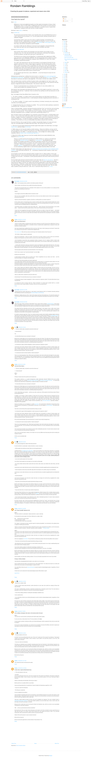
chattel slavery (14, 126)
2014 (64, 82)
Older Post (57, 743)
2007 (64, 94)
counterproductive (50, 303)
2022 (64, 48)
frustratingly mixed (54, 315)
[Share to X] (33, 172)
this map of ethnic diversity (33, 380)
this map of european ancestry (46, 380)
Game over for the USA (68, 57)
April (65, 68)
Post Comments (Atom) (20, 745)
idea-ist (37, 493)
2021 (64, 49)
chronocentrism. (49, 405)
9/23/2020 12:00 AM (22, 219)
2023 (64, 46)
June (65, 65)
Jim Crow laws (28, 126)
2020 (64, 51)
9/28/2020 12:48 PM (22, 508)
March (65, 70)
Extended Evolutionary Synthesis (21, 700)
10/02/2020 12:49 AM (22, 668)
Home (35, 743)
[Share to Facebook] (35, 172)
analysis (20, 30)
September (66, 54)
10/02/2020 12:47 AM (22, 660)
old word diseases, (46, 400)
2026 (64, 41)
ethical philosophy (30, 567)
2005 (64, 97)
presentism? (25, 538)
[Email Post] (28, 172)
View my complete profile (67, 107)
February (66, 72)
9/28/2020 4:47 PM (22, 581)
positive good (21, 136)
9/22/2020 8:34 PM (23, 181)
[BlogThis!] (32, 172)
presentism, (37, 404)
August (65, 62)
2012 (64, 85)
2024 (64, 44)
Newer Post (14, 743)
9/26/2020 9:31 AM (22, 441)
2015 (64, 80)
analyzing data (39, 42)
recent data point (20, 49)
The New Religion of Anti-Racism (37, 292)
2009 (64, 90)
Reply (16, 215)
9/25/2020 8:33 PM (21, 364)
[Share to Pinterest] (36, 172)
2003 (64, 100)
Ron (15, 327)
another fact (16, 32)
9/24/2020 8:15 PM (23, 289)
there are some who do (48, 159)
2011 (64, 87)
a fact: (15, 22)
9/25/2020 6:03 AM (22, 327)
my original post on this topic (27, 450)
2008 (64, 92)
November (66, 52)
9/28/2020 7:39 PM (21, 611)
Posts (65, 18)
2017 (64, 77)
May (65, 67)
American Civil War (24, 140)
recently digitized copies (49, 42)
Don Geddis (17, 181)
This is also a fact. (18, 231)
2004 (64, 99)
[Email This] (31, 172)
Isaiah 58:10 (17, 573)
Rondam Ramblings (22, 5)
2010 (64, 89)
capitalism (20, 145)
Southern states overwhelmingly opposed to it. (29, 133)
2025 (64, 43)
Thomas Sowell (46, 528)
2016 (64, 79)
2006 (64, 95)
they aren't (49, 77)
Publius (16, 219)
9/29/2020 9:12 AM (22, 633)
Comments (66, 21)
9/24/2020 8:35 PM (23, 301)
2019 (64, 74)
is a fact (51, 166)
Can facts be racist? (68, 55)
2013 (64, 84)
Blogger (50, 755)
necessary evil (39, 140)
